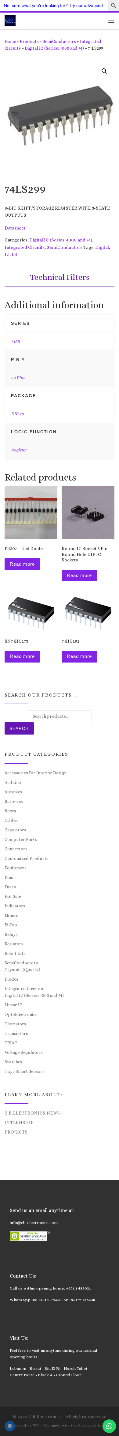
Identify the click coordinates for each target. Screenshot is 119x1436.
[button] (104, 71)
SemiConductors (59, 41)
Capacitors (15, 829)
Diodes (11, 979)
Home (10, 41)
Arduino (13, 782)
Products (29, 41)
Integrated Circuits (25, 247)
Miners (11, 915)
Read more (22, 564)
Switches (13, 1061)
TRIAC (11, 1042)
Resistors (14, 943)
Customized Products (27, 858)
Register (19, 449)
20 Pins (18, 377)
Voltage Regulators (24, 1052)
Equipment (15, 867)
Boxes (10, 810)
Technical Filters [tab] (59, 277)
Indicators (15, 905)
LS (14, 254)
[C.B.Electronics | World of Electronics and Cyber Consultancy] (10, 20)
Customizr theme (93, 1425)
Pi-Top (11, 924)
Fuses (10, 886)
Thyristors (15, 1023)
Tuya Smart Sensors (25, 1071)
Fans (9, 877)
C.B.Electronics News (32, 1113)
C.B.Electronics (44, 1416)
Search (19, 728)
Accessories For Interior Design (36, 772)
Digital (102, 247)
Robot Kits (15, 953)
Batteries (14, 801)
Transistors (16, 1033)
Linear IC (13, 1004)
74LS (15, 341)
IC (7, 254)
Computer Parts (21, 839)
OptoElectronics (21, 1014)
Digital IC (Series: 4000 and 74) (54, 48)
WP (36, 1425)
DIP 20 (17, 413)
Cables (11, 820)
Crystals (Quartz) (22, 969)
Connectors (16, 848)
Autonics (13, 791)
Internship (19, 1122)
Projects (16, 1132)
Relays (11, 934)
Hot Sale (13, 896)
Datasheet (15, 228)
